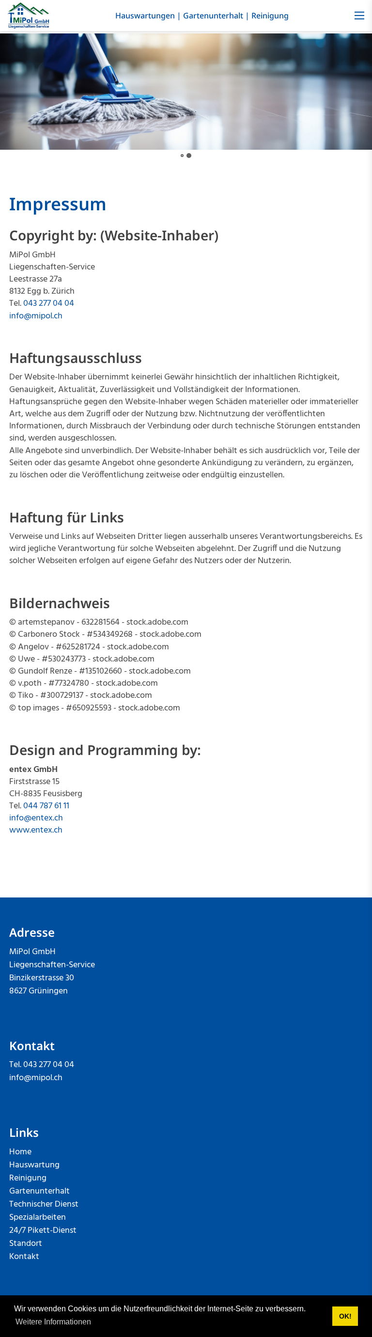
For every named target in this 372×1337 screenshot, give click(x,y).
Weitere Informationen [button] (53, 1322)
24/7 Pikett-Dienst (43, 1231)
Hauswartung (34, 1165)
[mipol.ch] (28, 16)
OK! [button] (345, 1316)
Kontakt (24, 1257)
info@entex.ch (36, 818)
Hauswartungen (145, 15)
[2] (188, 155)
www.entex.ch (35, 830)
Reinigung (270, 15)
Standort (25, 1244)
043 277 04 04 (48, 304)
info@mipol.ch (35, 316)
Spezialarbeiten (37, 1218)
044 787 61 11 (46, 806)
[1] (182, 155)
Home (20, 1152)
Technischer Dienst (43, 1204)
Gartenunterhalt (213, 15)
